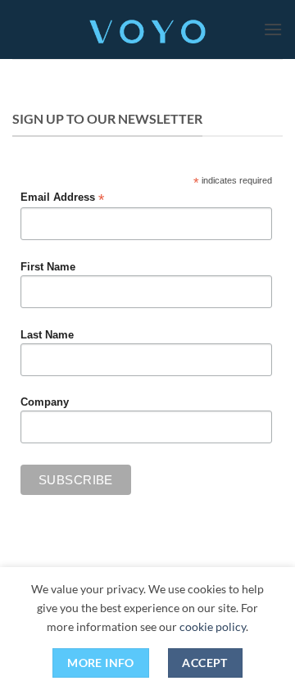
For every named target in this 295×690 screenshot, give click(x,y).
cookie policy (212, 626)
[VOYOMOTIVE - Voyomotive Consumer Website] (147, 29)
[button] (273, 29)
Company (44, 402)
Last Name (47, 335)
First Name (47, 267)
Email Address (62, 198)
